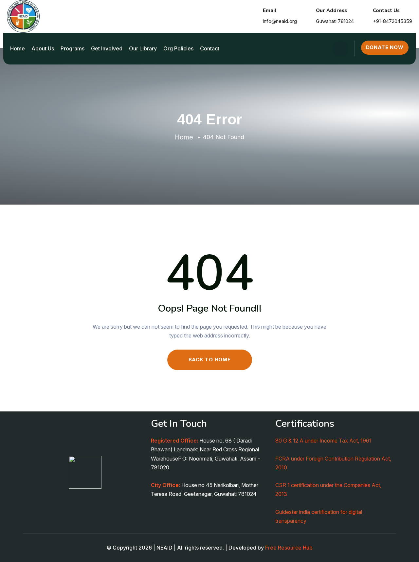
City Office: (165, 485)
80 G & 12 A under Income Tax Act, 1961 (323, 440)
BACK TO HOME (210, 359)
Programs (72, 48)
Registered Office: (174, 440)
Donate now (385, 47)
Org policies (178, 48)
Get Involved (106, 48)
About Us (42, 48)
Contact (209, 48)
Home (17, 48)
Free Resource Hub (289, 547)
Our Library (143, 48)
